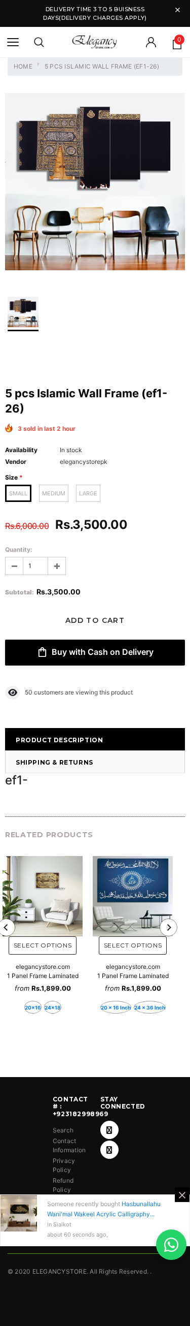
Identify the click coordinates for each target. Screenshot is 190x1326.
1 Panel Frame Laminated (43, 976)
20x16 (33, 1007)
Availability (21, 450)
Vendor (15, 461)
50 (28, 692)
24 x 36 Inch (149, 1007)
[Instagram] (109, 1150)
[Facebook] (109, 1130)
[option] (95, 183)
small (18, 493)
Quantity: (18, 549)
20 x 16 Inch (116, 1007)
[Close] (182, 1194)
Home (23, 66)
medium (53, 493)
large (88, 493)
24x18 (53, 1007)
